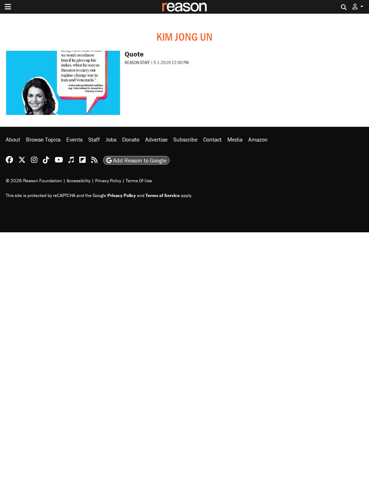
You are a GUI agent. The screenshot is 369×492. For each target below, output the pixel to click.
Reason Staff (137, 62)
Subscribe (185, 139)
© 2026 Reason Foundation (34, 181)
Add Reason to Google (139, 160)
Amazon (258, 139)
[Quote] (63, 82)
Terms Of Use (139, 181)
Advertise (156, 139)
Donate (130, 139)
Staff (94, 139)
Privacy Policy (108, 181)
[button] (357, 6)
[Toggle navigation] (8, 6)
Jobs (111, 139)
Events (74, 139)
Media (235, 139)
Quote (134, 53)
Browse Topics (43, 139)
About (13, 139)
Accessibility (78, 181)
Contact (212, 139)
